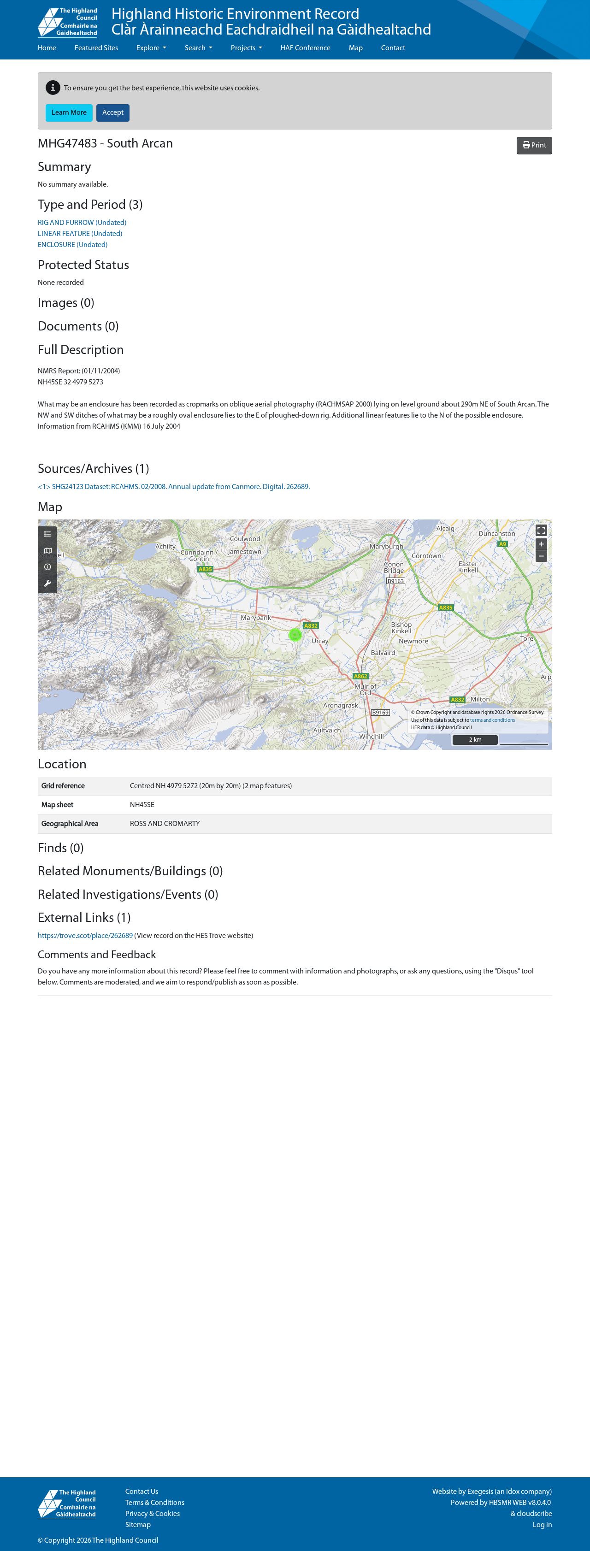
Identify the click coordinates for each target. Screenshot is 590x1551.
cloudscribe (534, 1514)
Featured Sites (96, 48)
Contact (393, 48)
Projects (244, 48)
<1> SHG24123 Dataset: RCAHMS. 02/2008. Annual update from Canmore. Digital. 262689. (174, 487)
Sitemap (138, 1525)
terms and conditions (492, 720)
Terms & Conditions (154, 1503)
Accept (113, 113)
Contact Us (141, 1492)
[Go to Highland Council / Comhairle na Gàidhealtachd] (67, 19)
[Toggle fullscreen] (541, 530)
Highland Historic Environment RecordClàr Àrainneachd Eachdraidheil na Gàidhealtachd (271, 22)
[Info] (47, 568)
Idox (512, 1492)
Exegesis (480, 1492)
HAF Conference (305, 48)
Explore (148, 48)
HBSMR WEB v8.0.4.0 (520, 1503)
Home (47, 48)
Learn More (69, 113)
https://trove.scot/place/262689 (85, 936)
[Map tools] (47, 584)
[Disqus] (295, 1118)
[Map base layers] (47, 551)
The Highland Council (125, 1541)
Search (196, 48)
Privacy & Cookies (152, 1514)
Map (356, 48)
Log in (542, 1525)
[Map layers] (47, 535)
